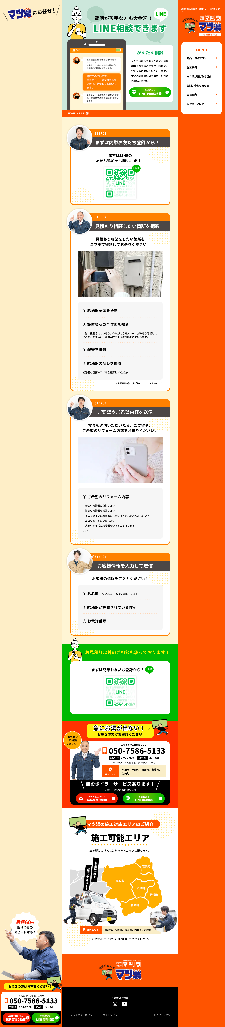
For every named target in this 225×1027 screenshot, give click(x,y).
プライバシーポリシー (82, 1015)
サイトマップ (110, 1015)
